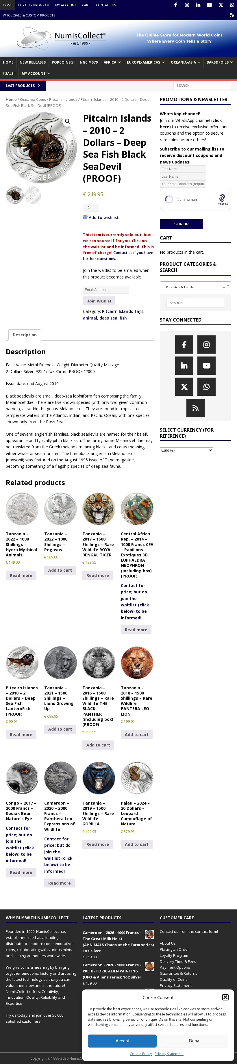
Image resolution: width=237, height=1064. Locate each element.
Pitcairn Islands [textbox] (193, 287)
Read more (21, 575)
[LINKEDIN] (198, 5)
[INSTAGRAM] (187, 5)
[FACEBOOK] (176, 5)
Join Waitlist (99, 301)
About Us (168, 943)
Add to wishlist (104, 217)
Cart (86, 5)
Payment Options (175, 967)
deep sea (108, 318)
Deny (194, 1040)
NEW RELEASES (33, 62)
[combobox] (195, 285)
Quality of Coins (174, 979)
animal (90, 318)
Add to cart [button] (60, 570)
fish (123, 318)
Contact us (106, 5)
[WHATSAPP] (232, 5)
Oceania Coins (33, 99)
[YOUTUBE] (209, 5)
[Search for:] (202, 85)
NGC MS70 (89, 62)
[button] (225, 997)
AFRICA (110, 62)
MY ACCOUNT (34, 73)
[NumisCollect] (118, 53)
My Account (65, 5)
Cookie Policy (141, 1053)
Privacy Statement (169, 1053)
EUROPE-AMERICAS (143, 62)
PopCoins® (63, 62)
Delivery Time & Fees (178, 961)
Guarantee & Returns (178, 973)
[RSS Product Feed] (232, 15)
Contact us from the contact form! (189, 931)
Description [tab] (25, 334)
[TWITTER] (221, 5)
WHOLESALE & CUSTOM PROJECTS (29, 15)
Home (7, 5)
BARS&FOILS (218, 62)
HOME (8, 62)
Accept (122, 1040)
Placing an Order (174, 949)
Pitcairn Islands (63, 99)
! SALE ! (9, 73)
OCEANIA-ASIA (183, 62)
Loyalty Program (33, 5)
